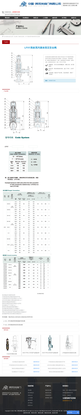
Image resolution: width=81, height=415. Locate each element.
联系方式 (30, 405)
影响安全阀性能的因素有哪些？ (10, 307)
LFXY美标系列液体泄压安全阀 (32, 36)
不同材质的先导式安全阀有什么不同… (18, 365)
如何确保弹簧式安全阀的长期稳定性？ (12, 313)
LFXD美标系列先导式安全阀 (15, 324)
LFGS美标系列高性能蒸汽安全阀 (16, 321)
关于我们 (30, 402)
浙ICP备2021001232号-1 (45, 410)
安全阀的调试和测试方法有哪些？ (11, 308)
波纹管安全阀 (26, 412)
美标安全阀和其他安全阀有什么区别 (11, 303)
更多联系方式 (66, 400)
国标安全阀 (48, 390)
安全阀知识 (31, 392)
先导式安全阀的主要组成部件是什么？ (12, 300)
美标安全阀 (21, 36)
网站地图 (18, 14)
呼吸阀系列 (48, 395)
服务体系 (7, 14)
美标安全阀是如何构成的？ (9, 301)
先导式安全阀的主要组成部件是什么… (56, 365)
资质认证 (30, 395)
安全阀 (15, 36)
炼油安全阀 (55, 412)
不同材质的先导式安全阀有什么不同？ (12, 298)
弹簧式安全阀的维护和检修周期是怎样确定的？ (14, 312)
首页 (12, 36)
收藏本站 (12, 14)
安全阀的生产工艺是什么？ (9, 305)
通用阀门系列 (48, 397)
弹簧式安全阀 (47, 412)
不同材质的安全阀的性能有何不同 (11, 296)
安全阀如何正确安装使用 (8, 295)
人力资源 (30, 397)
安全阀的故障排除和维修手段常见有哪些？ (13, 310)
